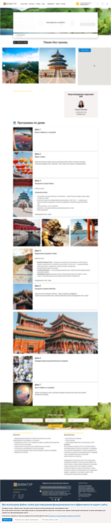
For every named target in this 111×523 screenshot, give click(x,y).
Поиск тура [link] (23, 10)
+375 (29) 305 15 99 (81, 112)
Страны (38, 4)
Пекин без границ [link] (34, 10)
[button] (94, 65)
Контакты (32, 4)
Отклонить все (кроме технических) (27, 520)
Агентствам (24, 4)
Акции (57, 4)
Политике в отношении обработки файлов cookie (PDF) (64, 516)
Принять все (7, 520)
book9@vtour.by (80, 114)
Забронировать (55, 426)
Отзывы (63, 4)
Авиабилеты (51, 4)
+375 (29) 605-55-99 (85, 3)
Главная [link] (15, 10)
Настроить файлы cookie (50, 520)
